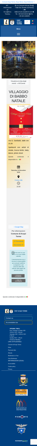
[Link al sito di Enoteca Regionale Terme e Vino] (19, 404)
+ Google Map (18, 227)
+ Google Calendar (18, 276)
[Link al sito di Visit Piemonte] (19, 416)
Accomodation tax (12, 322)
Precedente (19, 241)
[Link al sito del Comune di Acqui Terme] (20, 380)
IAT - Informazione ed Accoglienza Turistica (7, 10)
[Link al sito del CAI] (19, 429)
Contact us (9, 318)
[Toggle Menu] (18, 34)
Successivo (18, 245)
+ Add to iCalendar (18, 280)
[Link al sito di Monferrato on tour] (19, 441)
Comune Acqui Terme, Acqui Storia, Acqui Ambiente (17, 2)
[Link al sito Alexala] (19, 392)
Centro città (18, 180)
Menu (18, 29)
